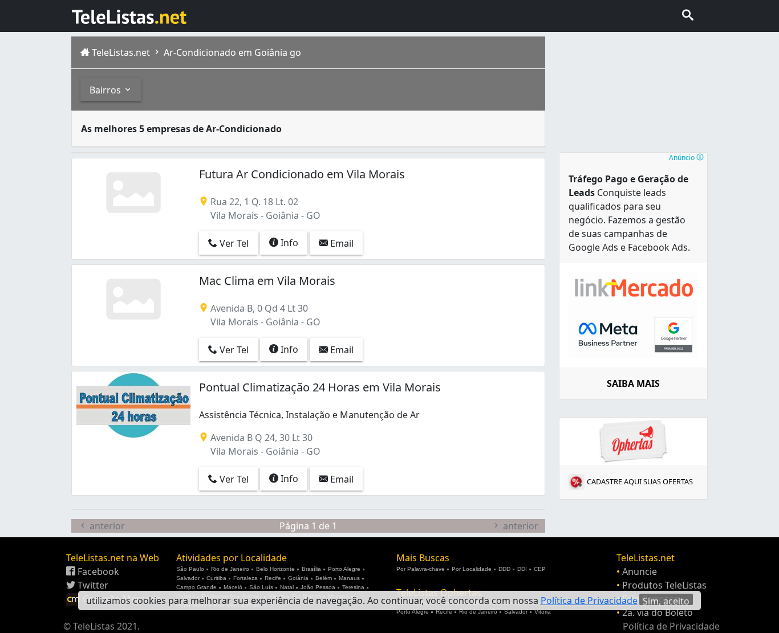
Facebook (97, 571)
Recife (273, 578)
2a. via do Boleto (657, 612)
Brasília (311, 569)
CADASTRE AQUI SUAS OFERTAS (640, 481)
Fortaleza (245, 578)
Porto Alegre (344, 569)
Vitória (542, 612)
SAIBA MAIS (633, 383)
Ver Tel (233, 243)
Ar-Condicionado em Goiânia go (231, 52)
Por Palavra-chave (420, 569)
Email (341, 243)
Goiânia (298, 578)
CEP (540, 569)
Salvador (188, 578)
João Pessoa (318, 587)
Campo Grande (196, 587)
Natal (287, 587)
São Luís (261, 587)
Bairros (106, 90)
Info (288, 242)
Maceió (233, 587)
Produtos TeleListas (664, 585)
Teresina (353, 587)
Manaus (349, 578)
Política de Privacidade (671, 626)
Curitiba (216, 578)
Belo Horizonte (275, 569)
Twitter (91, 585)
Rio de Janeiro (230, 569)
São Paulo (190, 569)
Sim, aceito (666, 600)
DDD (504, 569)
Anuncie (639, 571)
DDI (522, 569)
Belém (323, 578)
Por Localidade (472, 569)
